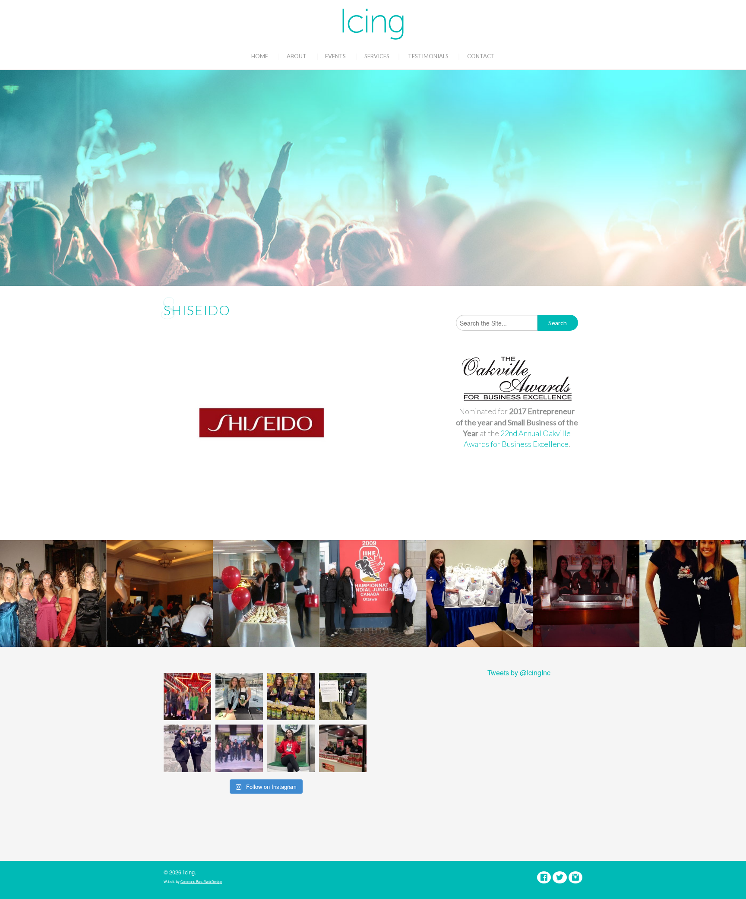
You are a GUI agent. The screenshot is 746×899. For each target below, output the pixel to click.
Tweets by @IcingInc (518, 672)
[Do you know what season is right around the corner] (291, 748)
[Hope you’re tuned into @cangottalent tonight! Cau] (187, 696)
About (297, 56)
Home (259, 56)
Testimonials (428, 56)
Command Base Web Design (201, 881)
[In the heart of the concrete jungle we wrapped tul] (239, 696)
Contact (481, 56)
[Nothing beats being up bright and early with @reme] (343, 748)
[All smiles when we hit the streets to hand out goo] (187, 748)
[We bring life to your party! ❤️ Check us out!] (239, 748)
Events (335, 56)
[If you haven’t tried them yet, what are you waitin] (291, 696)
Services (376, 56)
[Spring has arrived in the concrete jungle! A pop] (343, 696)
